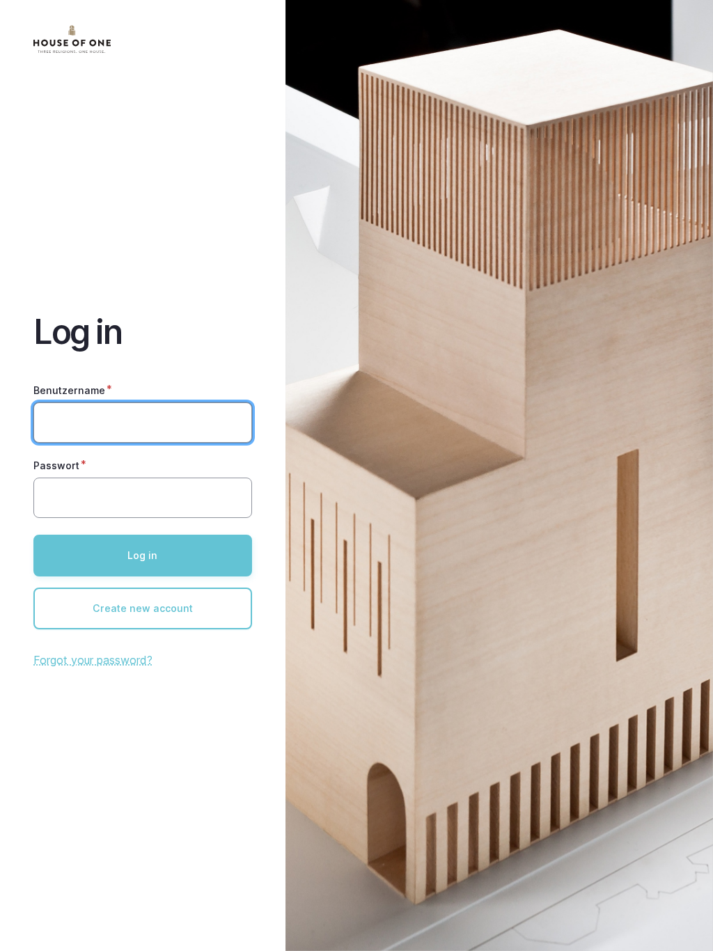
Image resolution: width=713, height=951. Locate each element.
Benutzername (69, 390)
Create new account (143, 608)
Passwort (56, 465)
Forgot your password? (92, 660)
